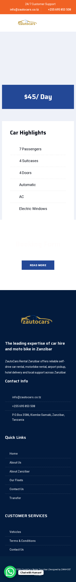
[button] (63, 23)
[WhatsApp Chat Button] (10, 572)
